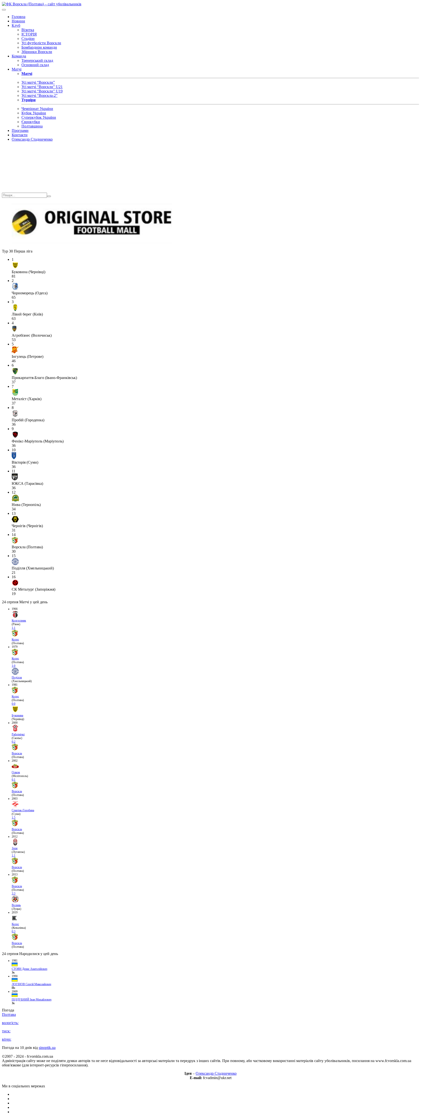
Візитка (27, 30)
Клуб (16, 25)
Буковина (17, 715)
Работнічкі (18, 734)
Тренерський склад (37, 60)
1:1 (13, 628)
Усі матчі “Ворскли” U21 (42, 87)
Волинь (16, 905)
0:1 (13, 779)
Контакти (20, 135)
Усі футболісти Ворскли (41, 43)
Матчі (16, 69)
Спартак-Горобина (23, 810)
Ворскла (17, 753)
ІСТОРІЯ (29, 34)
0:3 (13, 931)
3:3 (13, 893)
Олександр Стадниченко (32, 139)
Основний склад (35, 65)
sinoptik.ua (47, 1048)
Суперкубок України (38, 117)
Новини (18, 21)
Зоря (15, 848)
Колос (15, 639)
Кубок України (33, 113)
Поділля (17, 677)
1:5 (13, 817)
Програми (20, 130)
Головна (18, 17)
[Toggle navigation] (4, 9)
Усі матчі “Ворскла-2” (39, 95)
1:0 (13, 665)
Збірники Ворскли (36, 52)
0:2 (13, 741)
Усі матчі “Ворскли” (38, 82)
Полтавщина (32, 126)
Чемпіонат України (37, 109)
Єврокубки (30, 122)
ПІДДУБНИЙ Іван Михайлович (31, 999)
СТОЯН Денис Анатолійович (29, 969)
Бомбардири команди (39, 47)
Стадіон (28, 38)
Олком (16, 772)
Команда (19, 56)
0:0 (13, 703)
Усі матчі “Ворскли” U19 (42, 91)
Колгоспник (19, 620)
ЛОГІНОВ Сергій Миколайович (31, 984)
